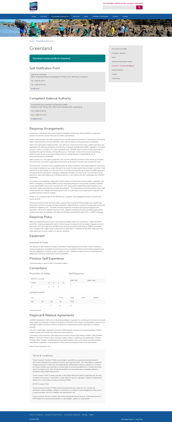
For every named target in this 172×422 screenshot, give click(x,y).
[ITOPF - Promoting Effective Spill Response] (33, 7)
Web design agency (127, 419)
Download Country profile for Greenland (51, 58)
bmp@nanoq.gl (36, 119)
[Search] (139, 7)
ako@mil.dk (35, 89)
